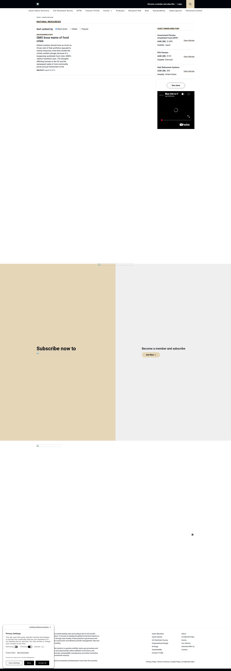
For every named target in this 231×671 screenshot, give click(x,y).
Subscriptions (175, 11)
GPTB (79, 11)
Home (39, 17)
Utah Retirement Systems (168, 67)
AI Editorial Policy (188, 662)
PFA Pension (162, 52)
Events (106, 11)
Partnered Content (194, 11)
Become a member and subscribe (161, 4)
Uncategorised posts (45, 34)
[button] (190, 4)
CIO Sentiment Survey (63, 11)
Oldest (74, 29)
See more (176, 85)
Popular (84, 29)
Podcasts (120, 11)
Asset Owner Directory (39, 11)
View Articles (189, 40)
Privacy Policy (151, 662)
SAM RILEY (40, 70)
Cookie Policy (175, 662)
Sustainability (159, 11)
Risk (147, 11)
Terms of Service (163, 662)
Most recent (62, 29)
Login (179, 4)
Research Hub (134, 11)
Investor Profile (92, 11)
